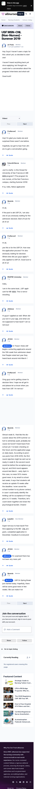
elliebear (10, 309)
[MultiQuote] (3, 155)
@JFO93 (9, 580)
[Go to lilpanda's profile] (4, 202)
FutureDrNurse (13, 163)
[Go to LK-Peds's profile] (4, 46)
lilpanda (10, 201)
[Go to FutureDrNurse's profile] (4, 164)
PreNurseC (11, 131)
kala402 (10, 519)
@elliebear (7, 346)
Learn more (4, 6)
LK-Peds (10, 45)
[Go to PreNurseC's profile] (4, 132)
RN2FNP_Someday (14, 277)
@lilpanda (7, 556)
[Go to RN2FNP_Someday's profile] (4, 278)
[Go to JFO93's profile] (4, 340)
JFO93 (10, 339)
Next (25, 124)
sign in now (22, 619)
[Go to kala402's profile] (4, 520)
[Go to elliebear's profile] (4, 310)
